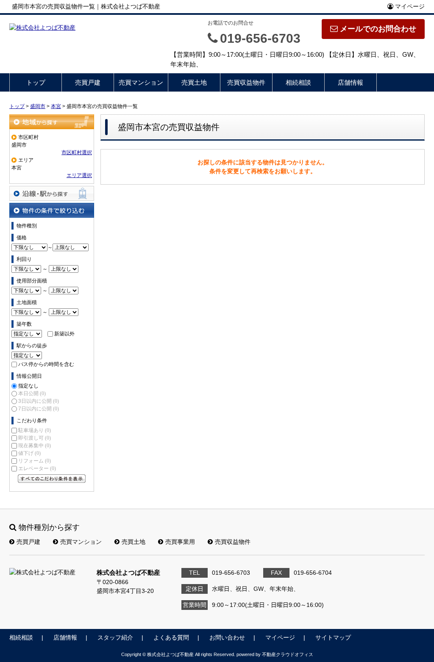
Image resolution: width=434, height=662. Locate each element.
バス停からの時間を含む (46, 364)
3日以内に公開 (38, 401)
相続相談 (298, 82)
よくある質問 (171, 637)
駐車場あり (34, 430)
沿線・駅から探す (51, 193)
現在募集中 (34, 446)
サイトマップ (333, 637)
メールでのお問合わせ (378, 29)
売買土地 (194, 82)
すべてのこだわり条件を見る (52, 478)
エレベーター (37, 468)
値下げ (29, 453)
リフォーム (34, 461)
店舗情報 (350, 82)
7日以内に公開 (38, 409)
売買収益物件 (246, 82)
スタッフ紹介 (115, 637)
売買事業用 (180, 541)
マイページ (409, 6)
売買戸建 (87, 82)
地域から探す (51, 121)
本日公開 (32, 393)
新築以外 (64, 334)
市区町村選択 (76, 152)
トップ (35, 82)
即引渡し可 (34, 438)
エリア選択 (79, 175)
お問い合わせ (227, 637)
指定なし (28, 386)
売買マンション (141, 82)
